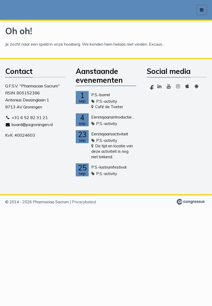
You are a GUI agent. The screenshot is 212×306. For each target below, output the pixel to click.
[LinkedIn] (159, 86)
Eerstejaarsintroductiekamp (113, 117)
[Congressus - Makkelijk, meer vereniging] (191, 202)
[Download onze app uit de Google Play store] (196, 86)
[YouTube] (168, 86)
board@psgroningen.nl (32, 124)
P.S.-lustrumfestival (108, 167)
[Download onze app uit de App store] (187, 86)
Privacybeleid (84, 201)
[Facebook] (150, 86)
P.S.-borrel (100, 94)
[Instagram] (178, 86)
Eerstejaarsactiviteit (109, 133)
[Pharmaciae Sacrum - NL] (27, 10)
